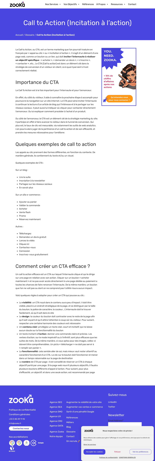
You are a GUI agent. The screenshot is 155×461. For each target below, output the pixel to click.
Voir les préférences (140, 452)
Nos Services (51, 4)
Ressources (117, 4)
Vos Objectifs (70, 4)
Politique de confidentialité (108, 457)
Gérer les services (90, 444)
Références (88, 4)
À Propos (100, 4)
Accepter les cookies (94, 452)
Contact (132, 4)
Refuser (117, 452)
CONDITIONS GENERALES (127, 457)
